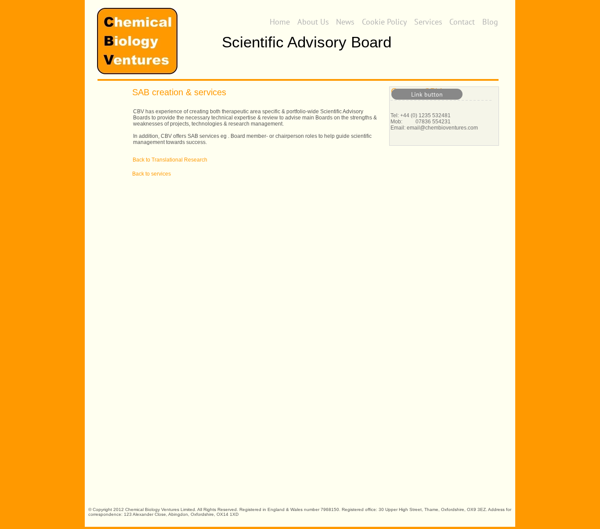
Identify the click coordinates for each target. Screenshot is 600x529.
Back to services (151, 174)
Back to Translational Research (170, 160)
